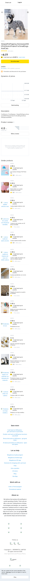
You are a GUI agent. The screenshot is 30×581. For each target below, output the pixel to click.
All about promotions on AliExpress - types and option (15, 443)
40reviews (3, 68)
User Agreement (9, 553)
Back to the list (2, 12)
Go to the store (15, 61)
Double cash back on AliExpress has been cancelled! (15, 435)
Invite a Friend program (15, 486)
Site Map (15, 476)
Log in (20, 2)
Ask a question (15, 468)
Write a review (15, 133)
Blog (15, 473)
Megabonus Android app (15, 457)
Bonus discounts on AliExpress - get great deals (15, 439)
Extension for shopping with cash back (15, 463)
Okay (15, 577)
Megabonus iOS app (15, 460)
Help (15, 465)
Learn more (22, 57)
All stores (15, 471)
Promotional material (15, 489)
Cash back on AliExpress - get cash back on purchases (15, 430)
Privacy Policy (21, 553)
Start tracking (15, 105)
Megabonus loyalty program (15, 455)
